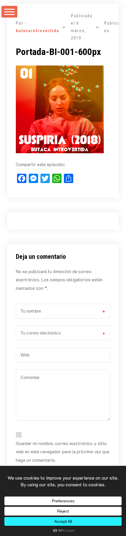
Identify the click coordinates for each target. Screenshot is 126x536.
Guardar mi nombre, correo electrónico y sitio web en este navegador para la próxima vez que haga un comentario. (62, 451)
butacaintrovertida (37, 30)
